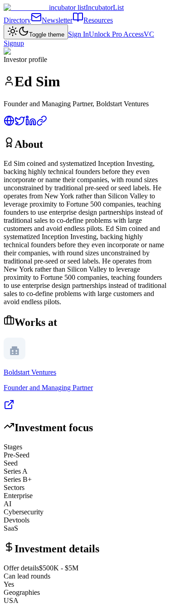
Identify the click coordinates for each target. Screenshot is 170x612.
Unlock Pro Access (116, 34)
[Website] (9, 123)
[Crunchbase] (41, 123)
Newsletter (57, 20)
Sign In (78, 34)
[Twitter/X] (20, 123)
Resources (98, 20)
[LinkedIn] (30, 123)
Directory (17, 20)
